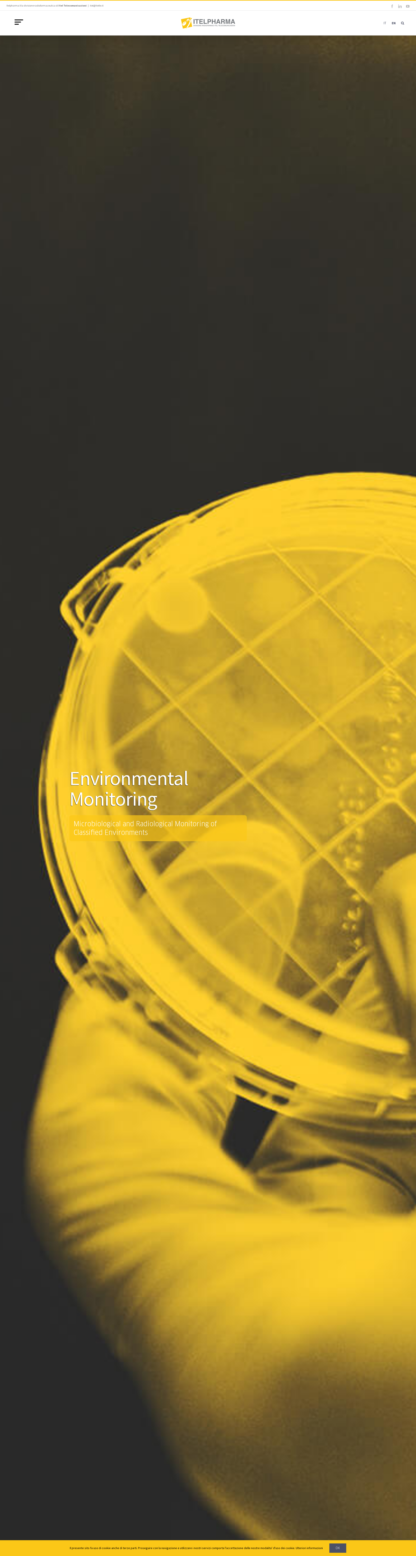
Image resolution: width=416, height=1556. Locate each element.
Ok (338, 1548)
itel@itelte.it (97, 5)
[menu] (19, 22)
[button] (402, 23)
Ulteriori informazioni (309, 1548)
